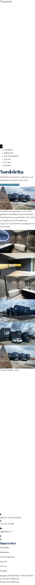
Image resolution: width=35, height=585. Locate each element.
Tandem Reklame (10, 579)
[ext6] (17, 311)
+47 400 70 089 (7, 524)
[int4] (17, 264)
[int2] (17, 288)
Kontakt (7, 165)
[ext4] (17, 334)
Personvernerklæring (9, 582)
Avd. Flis (7, 159)
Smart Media (27, 576)
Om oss (7, 162)
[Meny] (1, 146)
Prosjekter (8, 150)
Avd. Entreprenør (11, 156)
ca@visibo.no (5, 532)
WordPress (14, 576)
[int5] (17, 241)
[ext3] (17, 357)
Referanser (8, 153)
